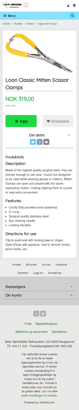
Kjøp (24, 121)
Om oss (46, 264)
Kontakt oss (55, 272)
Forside (6, 23)
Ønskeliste (59, 121)
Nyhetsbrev (59, 331)
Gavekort (22, 272)
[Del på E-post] (46, 142)
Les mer (47, 391)
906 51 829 (19, 346)
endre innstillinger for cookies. (39, 395)
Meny (11, 16)
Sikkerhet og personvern (31, 331)
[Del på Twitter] (33, 142)
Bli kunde (31, 264)
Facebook (61, 264)
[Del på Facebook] (40, 142)
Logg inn (38, 272)
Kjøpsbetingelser (46, 323)
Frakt (28, 323)
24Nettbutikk (47, 402)
